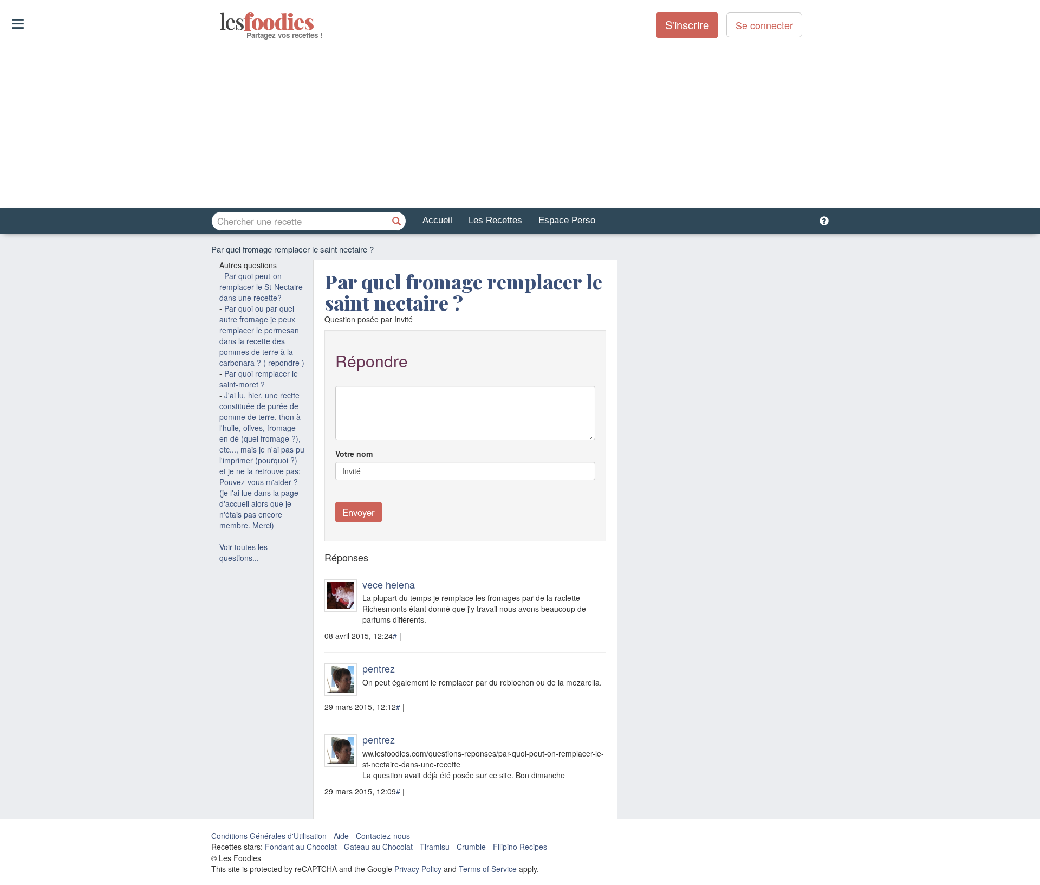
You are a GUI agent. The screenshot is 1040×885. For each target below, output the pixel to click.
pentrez (378, 668)
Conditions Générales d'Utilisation (269, 835)
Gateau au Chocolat (378, 846)
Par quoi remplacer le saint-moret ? (258, 379)
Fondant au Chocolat (301, 846)
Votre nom (354, 453)
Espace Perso (566, 220)
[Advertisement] (520, 124)
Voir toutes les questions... (243, 552)
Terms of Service (488, 868)
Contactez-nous (383, 835)
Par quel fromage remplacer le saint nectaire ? (463, 292)
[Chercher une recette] (396, 221)
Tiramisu (435, 846)
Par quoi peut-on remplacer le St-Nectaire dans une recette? (261, 286)
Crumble (471, 846)
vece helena (388, 584)
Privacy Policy (417, 868)
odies (220, 22)
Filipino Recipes (520, 846)
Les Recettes (495, 220)
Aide (341, 835)
